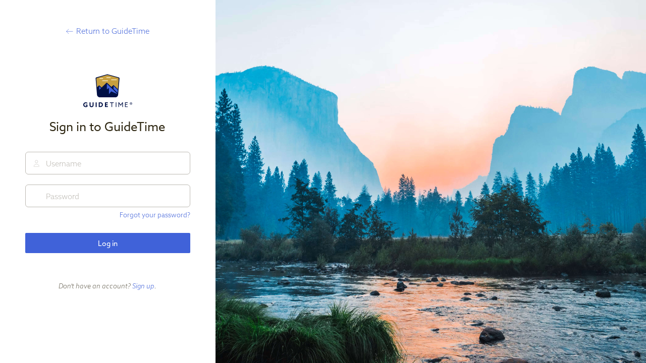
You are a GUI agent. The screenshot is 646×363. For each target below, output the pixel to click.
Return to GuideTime (112, 31)
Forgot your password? (155, 215)
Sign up (143, 286)
